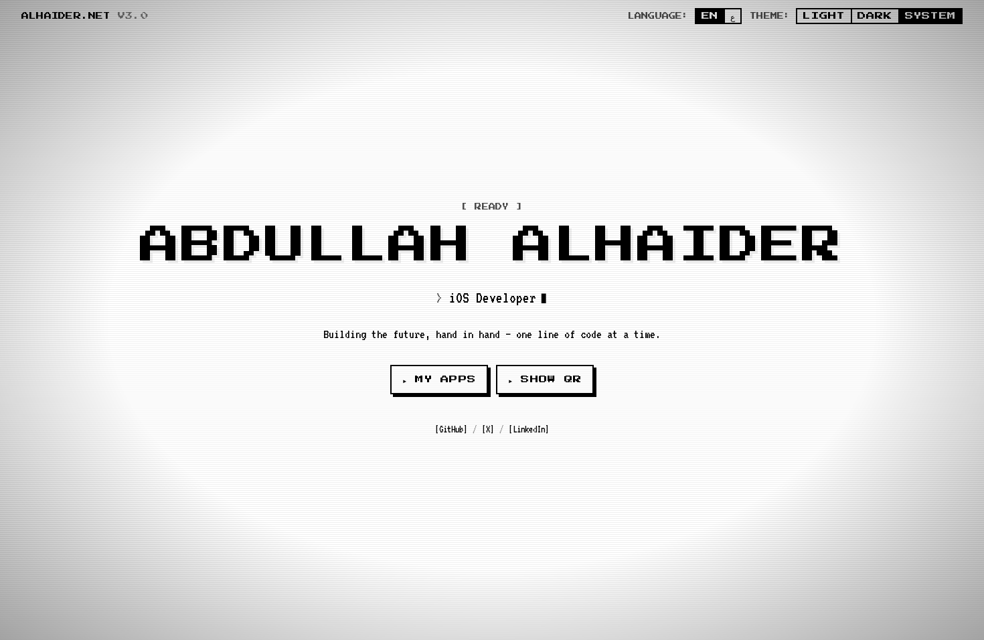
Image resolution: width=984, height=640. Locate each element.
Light (824, 16)
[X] (488, 429)
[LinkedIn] (529, 429)
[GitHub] (451, 429)
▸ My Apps (439, 380)
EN (710, 16)
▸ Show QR (545, 380)
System (930, 16)
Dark (875, 16)
